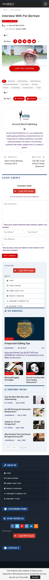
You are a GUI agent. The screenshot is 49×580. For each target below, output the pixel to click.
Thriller (38, 87)
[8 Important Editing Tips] (24, 328)
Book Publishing (36, 81)
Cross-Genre (25, 84)
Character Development (10, 84)
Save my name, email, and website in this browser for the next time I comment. (23, 249)
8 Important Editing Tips (17, 343)
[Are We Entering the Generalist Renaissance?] (38, 412)
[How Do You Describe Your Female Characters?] (35, 368)
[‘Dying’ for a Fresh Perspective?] (38, 425)
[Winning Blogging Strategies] (14, 368)
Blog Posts (11, 81)
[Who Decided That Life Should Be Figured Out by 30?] (38, 437)
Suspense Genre (28, 87)
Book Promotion (23, 81)
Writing (9, 339)
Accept (35, 577)
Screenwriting (15, 87)
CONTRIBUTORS (17, 509)
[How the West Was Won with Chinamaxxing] (38, 400)
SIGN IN (11, 465)
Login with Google (26, 191)
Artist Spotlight (10, 21)
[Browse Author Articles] (24, 115)
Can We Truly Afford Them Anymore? (38, 164)
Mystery (5, 87)
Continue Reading (24, 68)
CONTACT (13, 548)
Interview (35, 84)
